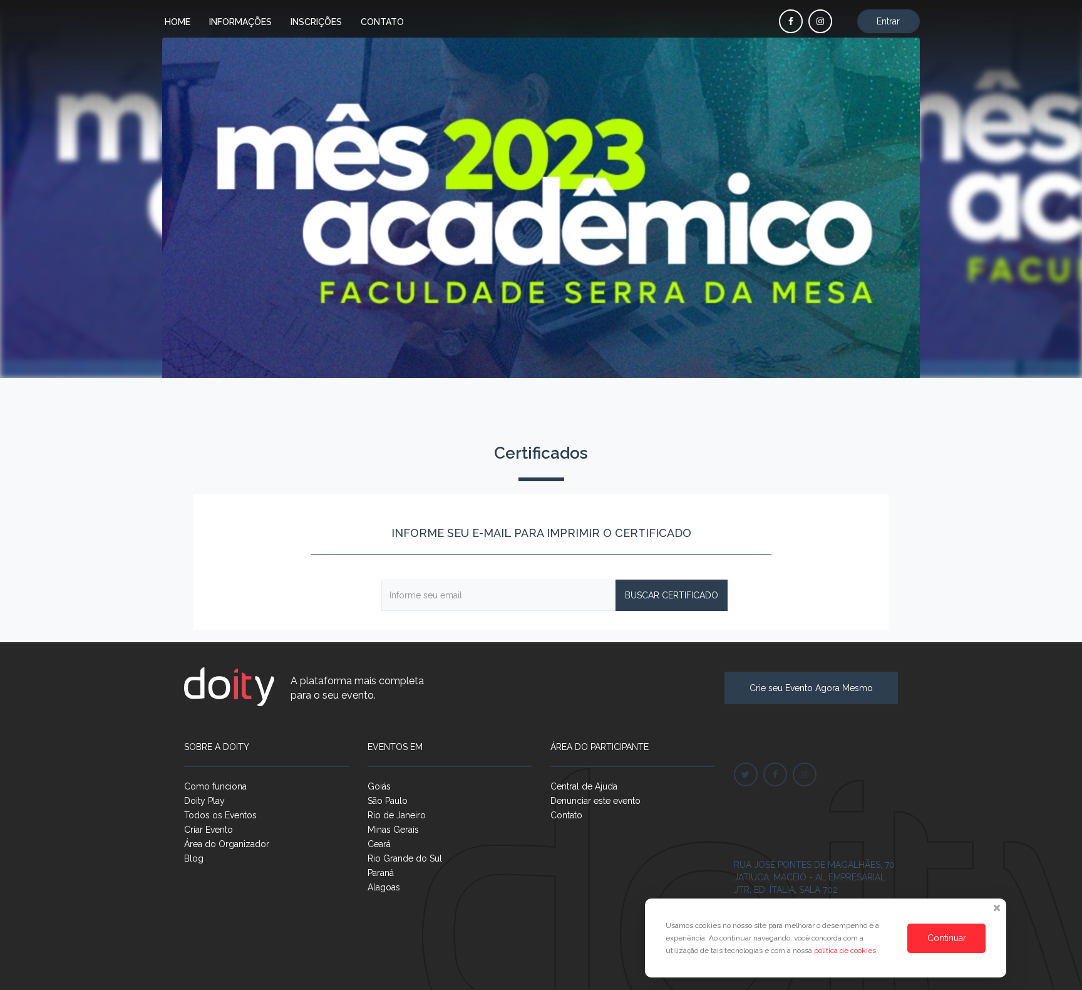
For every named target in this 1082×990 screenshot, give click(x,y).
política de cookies (846, 950)
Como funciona (215, 786)
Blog (194, 858)
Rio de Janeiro (397, 815)
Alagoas (384, 887)
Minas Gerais (393, 830)
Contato (382, 22)
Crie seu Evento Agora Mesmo (811, 688)
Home (177, 22)
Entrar (888, 21)
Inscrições (316, 22)
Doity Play (204, 801)
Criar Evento (208, 830)
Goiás (379, 786)
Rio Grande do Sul (405, 858)
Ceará (379, 844)
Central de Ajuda (583, 786)
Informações (240, 22)
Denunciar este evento (595, 801)
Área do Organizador (226, 844)
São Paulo (388, 801)
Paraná (381, 873)
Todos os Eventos (220, 815)
